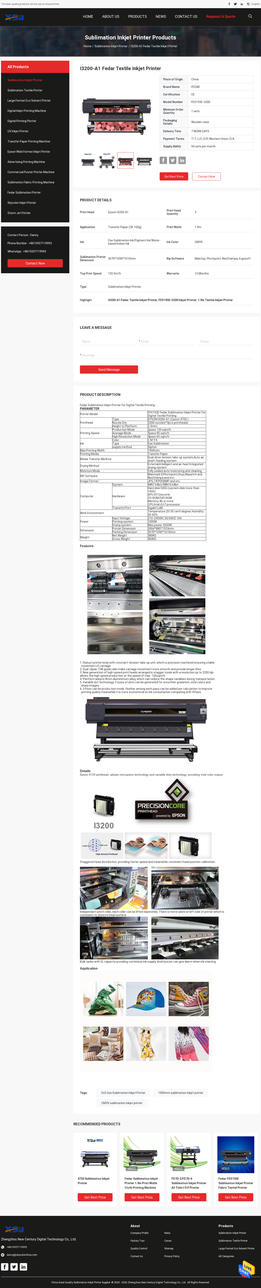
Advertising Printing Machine (26, 162)
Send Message (109, 370)
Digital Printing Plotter (22, 121)
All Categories (226, 1256)
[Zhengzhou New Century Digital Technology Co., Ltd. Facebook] (229, 4)
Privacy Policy (171, 1256)
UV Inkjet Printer (18, 131)
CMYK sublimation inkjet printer (121, 1103)
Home (87, 46)
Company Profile (139, 1233)
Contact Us (136, 1256)
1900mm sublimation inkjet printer (180, 1092)
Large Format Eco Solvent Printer (29, 100)
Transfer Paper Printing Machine (29, 141)
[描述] (250, 16)
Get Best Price (174, 176)
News (167, 1233)
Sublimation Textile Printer (25, 90)
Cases (167, 1240)
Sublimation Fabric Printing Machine (31, 182)
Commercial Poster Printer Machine (31, 172)
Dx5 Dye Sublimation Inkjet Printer (123, 1092)
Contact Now (35, 263)
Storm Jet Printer (19, 213)
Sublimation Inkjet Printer (111, 46)
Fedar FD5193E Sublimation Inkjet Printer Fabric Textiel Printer (235, 1183)
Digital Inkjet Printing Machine (27, 110)
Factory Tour (137, 1240)
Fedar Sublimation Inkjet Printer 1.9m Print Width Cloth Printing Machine (141, 1183)
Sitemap (168, 1248)
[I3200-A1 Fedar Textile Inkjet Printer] (116, 112)
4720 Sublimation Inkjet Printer (93, 1181)
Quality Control (138, 1248)
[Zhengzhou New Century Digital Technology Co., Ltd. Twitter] (235, 4)
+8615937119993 (40, 243)
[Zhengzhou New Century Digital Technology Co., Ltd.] (14, 17)
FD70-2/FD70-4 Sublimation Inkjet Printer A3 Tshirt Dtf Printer (188, 1183)
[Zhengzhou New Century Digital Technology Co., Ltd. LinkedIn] (241, 4)
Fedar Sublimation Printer (24, 192)
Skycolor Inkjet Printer (22, 202)
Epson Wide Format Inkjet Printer (29, 151)
